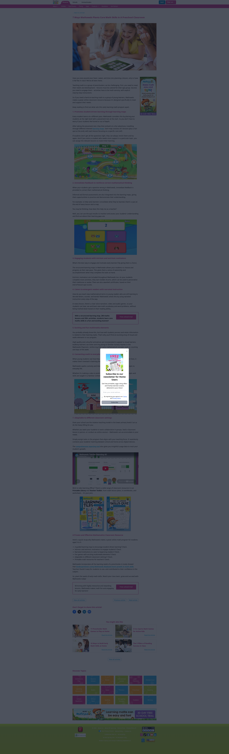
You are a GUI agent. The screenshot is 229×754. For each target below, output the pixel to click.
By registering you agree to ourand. (115, 397)
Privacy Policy (117, 398)
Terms (125, 396)
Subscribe (114, 402)
